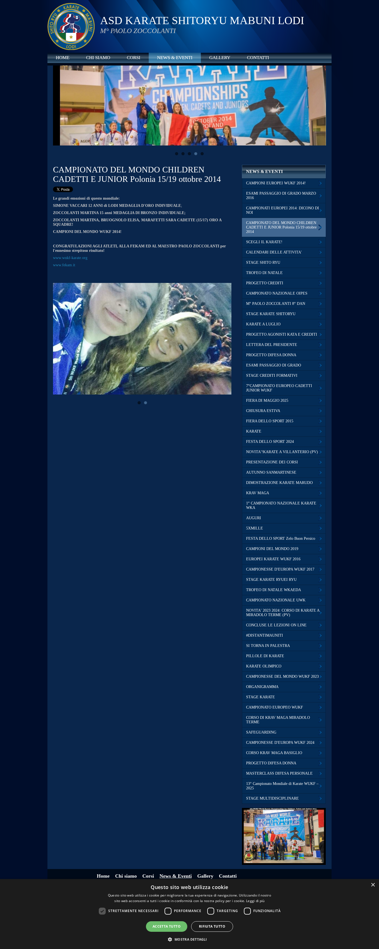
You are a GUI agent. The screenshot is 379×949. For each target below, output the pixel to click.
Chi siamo (98, 57)
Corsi (133, 57)
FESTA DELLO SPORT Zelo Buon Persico (280, 538)
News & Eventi (175, 57)
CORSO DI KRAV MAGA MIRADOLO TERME (278, 719)
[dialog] (189, 914)
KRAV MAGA (257, 493)
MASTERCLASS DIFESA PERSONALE (279, 773)
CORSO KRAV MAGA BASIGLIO (274, 753)
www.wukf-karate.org (70, 258)
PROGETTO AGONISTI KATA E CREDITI (281, 334)
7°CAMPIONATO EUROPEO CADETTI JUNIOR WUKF (279, 388)
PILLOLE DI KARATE (265, 656)
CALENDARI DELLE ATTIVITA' (274, 252)
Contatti (258, 57)
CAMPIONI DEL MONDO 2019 (272, 549)
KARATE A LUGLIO (263, 324)
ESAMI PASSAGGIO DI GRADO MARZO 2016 (281, 195)
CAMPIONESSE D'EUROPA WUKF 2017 (280, 569)
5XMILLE (254, 528)
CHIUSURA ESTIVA (263, 411)
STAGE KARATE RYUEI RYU (271, 580)
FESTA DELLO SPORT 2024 (270, 442)
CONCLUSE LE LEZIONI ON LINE (276, 625)
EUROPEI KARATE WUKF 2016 (273, 559)
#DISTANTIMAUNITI (264, 635)
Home (62, 57)
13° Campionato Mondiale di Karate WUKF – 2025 (282, 786)
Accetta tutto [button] (167, 926)
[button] (189, 939)
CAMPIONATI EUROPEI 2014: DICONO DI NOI (282, 210)
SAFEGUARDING (261, 732)
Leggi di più (255, 900)
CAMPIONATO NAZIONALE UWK (275, 600)
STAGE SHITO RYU (263, 262)
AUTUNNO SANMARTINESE (271, 472)
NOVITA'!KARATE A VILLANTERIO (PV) (282, 452)
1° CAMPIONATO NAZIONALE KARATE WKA (281, 505)
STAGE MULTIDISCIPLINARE (272, 798)
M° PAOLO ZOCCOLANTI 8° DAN (275, 304)
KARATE (253, 431)
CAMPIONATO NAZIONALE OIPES (276, 293)
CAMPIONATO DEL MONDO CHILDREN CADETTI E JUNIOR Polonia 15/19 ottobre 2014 (281, 227)
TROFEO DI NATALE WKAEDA (273, 590)
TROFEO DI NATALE (264, 273)
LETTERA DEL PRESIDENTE (271, 345)
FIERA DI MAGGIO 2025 (267, 400)
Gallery (219, 57)
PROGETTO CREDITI (264, 283)
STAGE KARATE (260, 697)
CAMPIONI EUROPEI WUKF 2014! (276, 183)
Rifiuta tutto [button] (212, 926)
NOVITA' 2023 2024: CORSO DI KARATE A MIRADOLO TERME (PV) (283, 612)
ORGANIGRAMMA (262, 687)
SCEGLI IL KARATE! (264, 242)
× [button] (373, 885)
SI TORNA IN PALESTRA (268, 646)
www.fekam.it (64, 265)
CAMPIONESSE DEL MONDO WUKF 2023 (282, 676)
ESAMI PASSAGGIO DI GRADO (273, 365)
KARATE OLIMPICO (263, 666)
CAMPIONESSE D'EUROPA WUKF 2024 (280, 742)
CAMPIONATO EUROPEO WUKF (274, 707)
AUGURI (253, 518)
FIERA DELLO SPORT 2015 (269, 421)
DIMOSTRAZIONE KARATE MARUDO (279, 483)
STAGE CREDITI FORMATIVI (271, 375)
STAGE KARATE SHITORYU (270, 314)
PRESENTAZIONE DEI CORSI (272, 462)
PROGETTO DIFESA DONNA (271, 355)
